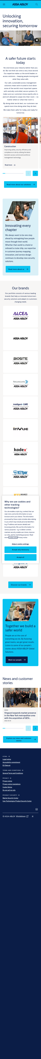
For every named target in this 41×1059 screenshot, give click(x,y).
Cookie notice (13, 537)
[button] (35, 173)
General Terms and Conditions (13, 773)
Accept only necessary (20, 550)
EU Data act (6, 765)
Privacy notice (7, 781)
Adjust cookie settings (20, 544)
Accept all (20, 557)
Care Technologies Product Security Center (17, 801)
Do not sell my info (9, 790)
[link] (10, 165)
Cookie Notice (7, 787)
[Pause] (37, 40)
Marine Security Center (10, 798)
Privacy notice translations (11, 784)
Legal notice (7, 759)
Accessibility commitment (11, 762)
